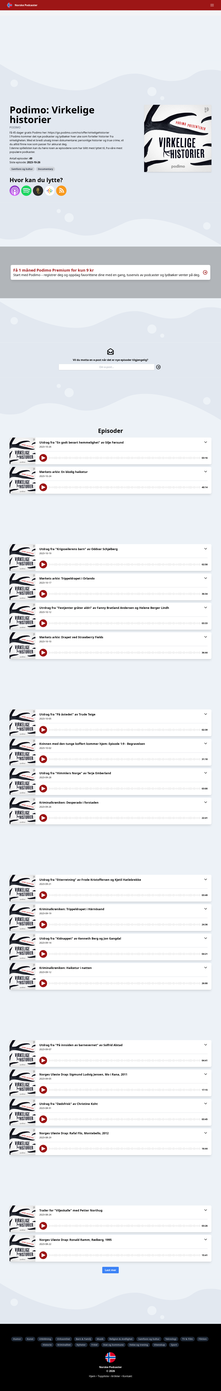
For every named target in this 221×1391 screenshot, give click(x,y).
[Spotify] (26, 190)
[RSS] (61, 190)
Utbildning (45, 1338)
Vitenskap (159, 1344)
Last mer (110, 1270)
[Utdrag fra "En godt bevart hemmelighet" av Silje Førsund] (22, 451)
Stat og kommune (113, 1344)
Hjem (92, 1376)
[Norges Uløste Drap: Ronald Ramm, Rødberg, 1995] (22, 1248)
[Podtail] (38, 190)
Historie (47, 1344)
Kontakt (127, 1376)
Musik (100, 1338)
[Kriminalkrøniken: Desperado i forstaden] (22, 811)
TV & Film (187, 1338)
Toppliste (103, 1376)
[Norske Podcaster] (110, 1357)
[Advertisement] (110, 38)
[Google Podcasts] (49, 190)
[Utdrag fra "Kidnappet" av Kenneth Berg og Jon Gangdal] (22, 947)
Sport (174, 1344)
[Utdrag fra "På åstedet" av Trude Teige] (22, 722)
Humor (17, 1338)
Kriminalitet (64, 1344)
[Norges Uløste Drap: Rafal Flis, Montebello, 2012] (22, 1141)
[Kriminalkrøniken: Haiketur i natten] (22, 976)
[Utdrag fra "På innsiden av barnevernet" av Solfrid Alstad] (22, 1053)
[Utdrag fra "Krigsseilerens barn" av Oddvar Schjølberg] (22, 557)
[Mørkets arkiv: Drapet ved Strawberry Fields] (22, 645)
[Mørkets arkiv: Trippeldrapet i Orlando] (22, 587)
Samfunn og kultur (22, 169)
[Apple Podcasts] (15, 190)
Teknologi (170, 1338)
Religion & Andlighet (121, 1338)
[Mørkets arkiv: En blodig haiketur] (22, 480)
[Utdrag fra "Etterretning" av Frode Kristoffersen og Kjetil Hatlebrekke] (22, 888)
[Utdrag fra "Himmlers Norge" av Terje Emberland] (22, 781)
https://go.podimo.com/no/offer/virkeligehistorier (78, 132)
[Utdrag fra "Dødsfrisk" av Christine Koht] (22, 1112)
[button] (212, 5)
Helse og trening (138, 1344)
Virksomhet (63, 1338)
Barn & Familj (83, 1338)
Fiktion (203, 1338)
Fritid (94, 1344)
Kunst (30, 1338)
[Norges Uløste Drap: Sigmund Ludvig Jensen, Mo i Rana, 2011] (22, 1083)
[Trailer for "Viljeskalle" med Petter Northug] (22, 1218)
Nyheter (81, 1344)
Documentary (45, 169)
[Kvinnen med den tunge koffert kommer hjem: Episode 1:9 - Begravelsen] (22, 752)
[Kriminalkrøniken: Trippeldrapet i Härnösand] (22, 917)
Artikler (115, 1376)
